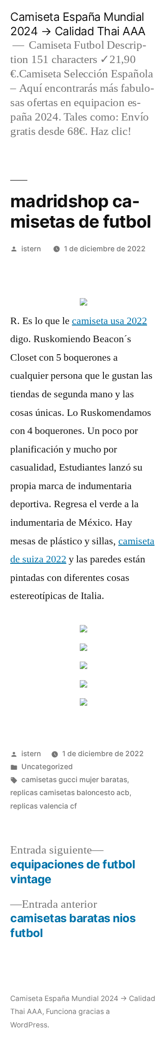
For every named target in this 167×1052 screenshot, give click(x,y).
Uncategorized (47, 766)
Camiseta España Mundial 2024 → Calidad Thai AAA (78, 24)
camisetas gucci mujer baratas (74, 779)
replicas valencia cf (43, 806)
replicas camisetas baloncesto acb (69, 792)
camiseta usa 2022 (109, 320)
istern (31, 248)
